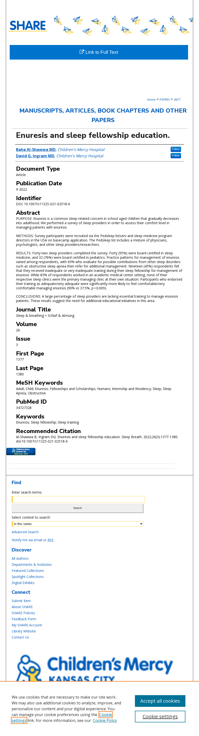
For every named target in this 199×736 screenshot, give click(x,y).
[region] (99, 708)
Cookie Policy (105, 720)
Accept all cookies (160, 701)
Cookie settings (160, 716)
